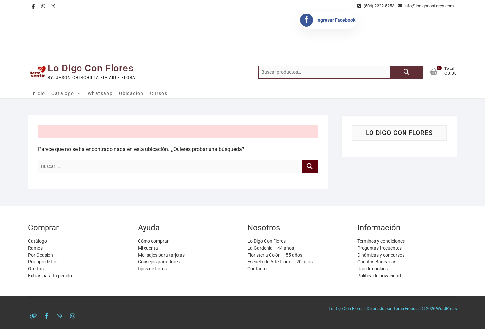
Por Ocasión (40, 255)
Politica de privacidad (379, 275)
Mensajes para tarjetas (161, 255)
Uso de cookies (372, 268)
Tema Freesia (406, 308)
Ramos (35, 248)
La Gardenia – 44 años (270, 248)
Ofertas (36, 268)
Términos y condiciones (381, 241)
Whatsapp (100, 93)
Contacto (257, 268)
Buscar (406, 72)
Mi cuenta (148, 248)
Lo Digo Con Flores (91, 68)
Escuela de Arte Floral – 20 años (280, 261)
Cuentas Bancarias (376, 261)
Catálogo (62, 93)
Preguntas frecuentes (379, 248)
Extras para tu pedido (50, 275)
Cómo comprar (153, 241)
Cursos (158, 93)
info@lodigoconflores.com (429, 5)
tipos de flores (152, 268)
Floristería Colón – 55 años (274, 255)
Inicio (38, 93)
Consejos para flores (159, 261)
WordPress (446, 308)
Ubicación (131, 93)
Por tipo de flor (43, 261)
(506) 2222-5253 (378, 5)
